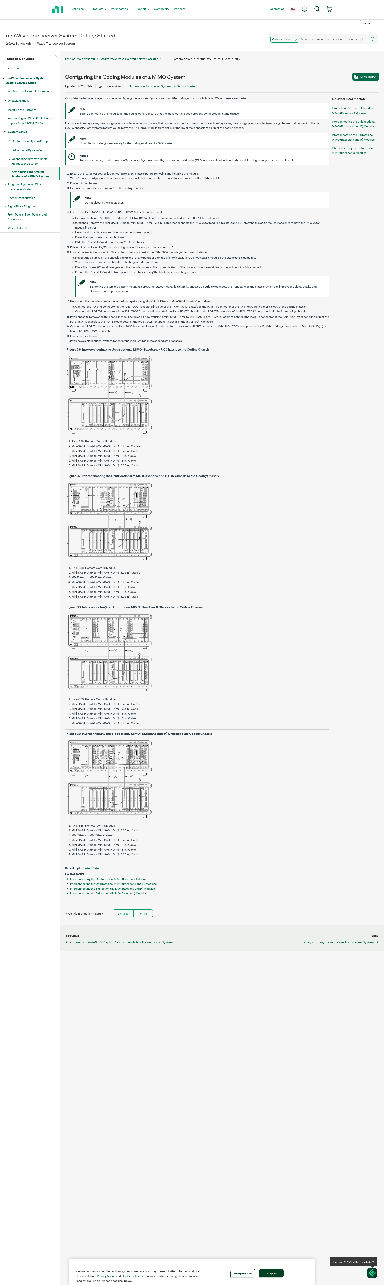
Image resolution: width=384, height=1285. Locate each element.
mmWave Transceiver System (152, 86)
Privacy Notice (106, 1276)
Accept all (271, 1273)
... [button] (166, 59)
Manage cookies (243, 1273)
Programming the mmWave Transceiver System (25, 186)
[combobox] (318, 39)
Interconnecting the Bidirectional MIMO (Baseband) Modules (108, 893)
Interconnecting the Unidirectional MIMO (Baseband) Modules (109, 879)
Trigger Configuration (21, 197)
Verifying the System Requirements (30, 91)
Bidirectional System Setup (29, 150)
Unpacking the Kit (19, 100)
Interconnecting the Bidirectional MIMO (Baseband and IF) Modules (112, 888)
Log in (366, 23)
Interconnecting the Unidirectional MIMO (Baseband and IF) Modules (113, 883)
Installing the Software (22, 109)
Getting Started (186, 86)
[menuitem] (79, 9)
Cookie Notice (131, 1276)
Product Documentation (80, 59)
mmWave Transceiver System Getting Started (129, 59)
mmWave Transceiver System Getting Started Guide (26, 80)
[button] (296, 40)
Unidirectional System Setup (30, 141)
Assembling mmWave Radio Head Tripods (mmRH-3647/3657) (29, 120)
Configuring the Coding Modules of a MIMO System (30, 173)
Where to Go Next (19, 228)
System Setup (17, 131)
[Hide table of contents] (54, 57)
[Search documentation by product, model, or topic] (372, 39)
